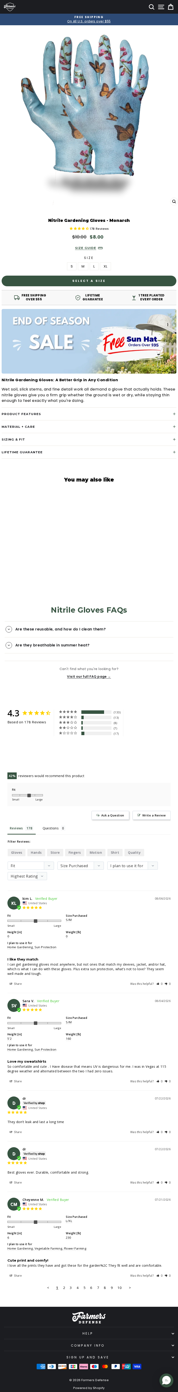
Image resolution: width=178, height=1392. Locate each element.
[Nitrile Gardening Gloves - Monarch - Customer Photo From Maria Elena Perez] (32, 747)
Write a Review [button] (154, 815)
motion (96, 852)
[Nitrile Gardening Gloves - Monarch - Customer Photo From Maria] (49, 747)
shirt (115, 852)
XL (105, 266)
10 (120, 1287)
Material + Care (18, 426)
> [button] (130, 1287)
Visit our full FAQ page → (89, 676)
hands (36, 852)
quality (134, 852)
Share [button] (17, 984)
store (55, 852)
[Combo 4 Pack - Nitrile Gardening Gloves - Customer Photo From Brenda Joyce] (15, 747)
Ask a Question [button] (112, 815)
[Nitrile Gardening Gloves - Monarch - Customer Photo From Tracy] (66, 747)
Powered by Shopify (89, 1388)
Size (89, 258)
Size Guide (85, 248)
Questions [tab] (51, 828)
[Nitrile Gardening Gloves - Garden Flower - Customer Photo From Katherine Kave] (15, 761)
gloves (16, 852)
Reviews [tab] (16, 828)
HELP (88, 1333)
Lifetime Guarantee (22, 452)
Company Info (88, 1345)
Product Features (21, 414)
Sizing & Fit (13, 439)
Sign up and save (88, 1357)
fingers (75, 852)
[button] (159, 984)
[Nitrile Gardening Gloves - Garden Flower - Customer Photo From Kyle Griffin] (49, 761)
